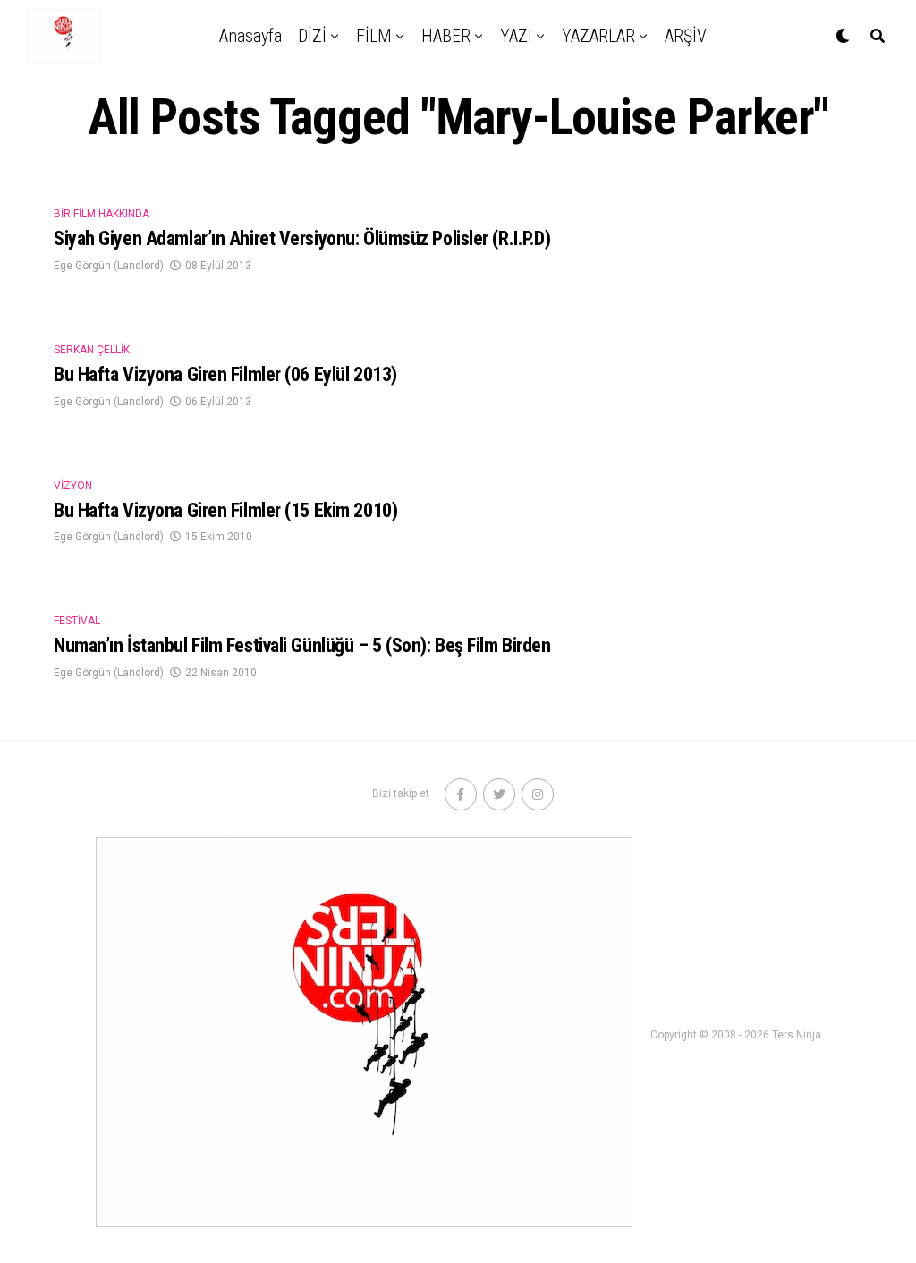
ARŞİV (686, 36)
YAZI (516, 36)
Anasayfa (250, 36)
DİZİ (312, 36)
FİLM (374, 36)
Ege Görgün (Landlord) (109, 265)
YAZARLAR (598, 36)
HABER (446, 36)
